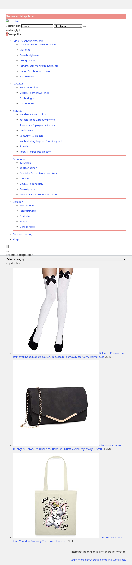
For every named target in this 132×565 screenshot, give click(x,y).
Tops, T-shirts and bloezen (35, 151)
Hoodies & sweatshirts (33, 114)
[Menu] (7, 246)
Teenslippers (27, 189)
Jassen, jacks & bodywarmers (37, 119)
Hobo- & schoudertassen (35, 71)
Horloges (18, 84)
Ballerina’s (25, 162)
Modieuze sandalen (31, 184)
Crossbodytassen (30, 55)
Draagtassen (27, 60)
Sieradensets (27, 227)
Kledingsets (26, 130)
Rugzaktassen (28, 76)
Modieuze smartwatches (34, 93)
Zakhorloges (27, 103)
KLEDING (17, 111)
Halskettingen (28, 211)
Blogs (16, 239)
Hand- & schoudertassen (28, 41)
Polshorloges (27, 98)
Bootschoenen (28, 168)
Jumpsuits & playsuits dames (37, 125)
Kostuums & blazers (31, 135)
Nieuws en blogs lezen (20, 16)
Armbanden (27, 205)
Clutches (25, 50)
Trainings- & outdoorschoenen (38, 194)
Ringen (24, 221)
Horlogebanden (29, 87)
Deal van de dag (22, 234)
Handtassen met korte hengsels (39, 66)
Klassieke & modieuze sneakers (38, 173)
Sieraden (18, 202)
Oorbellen (25, 216)
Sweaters (25, 146)
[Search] (7, 251)
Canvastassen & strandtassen (38, 44)
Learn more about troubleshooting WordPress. (98, 559)
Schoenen (19, 159)
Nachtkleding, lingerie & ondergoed (41, 141)
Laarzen (24, 178)
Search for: (13, 26)
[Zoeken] (84, 26)
